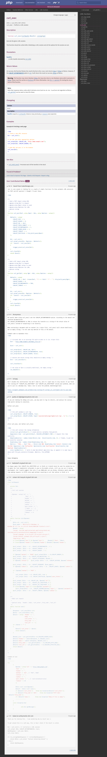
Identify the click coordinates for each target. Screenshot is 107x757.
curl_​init (83, 29)
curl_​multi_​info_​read (86, 41)
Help (49, 2)
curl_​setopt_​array (85, 59)
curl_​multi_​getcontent (87, 39)
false (59, 71)
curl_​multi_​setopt (85, 49)
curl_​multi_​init (85, 43)
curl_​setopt (84, 57)
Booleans (31, 80)
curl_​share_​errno (85, 61)
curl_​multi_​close (85, 33)
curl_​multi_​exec (85, 37)
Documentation (30, 2)
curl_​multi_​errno (85, 35)
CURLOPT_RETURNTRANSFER (16, 73)
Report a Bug (45, 175)
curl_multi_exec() (14, 164)
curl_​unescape (85, 73)
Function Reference (18, 10)
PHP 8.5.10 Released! (53, 6)
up (7, 186)
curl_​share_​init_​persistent (88, 65)
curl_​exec (83, 25)
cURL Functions (44, 10)
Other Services (29, 10)
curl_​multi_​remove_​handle (88, 45)
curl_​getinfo (84, 27)
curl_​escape (84, 23)
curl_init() (28, 59)
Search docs (83, 3)
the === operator (55, 80)
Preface (9, 10)
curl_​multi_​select (85, 47)
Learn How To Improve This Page (16, 175)
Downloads (19, 2)
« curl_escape (85, 10)
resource (45, 114)
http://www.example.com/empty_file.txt (28, 341)
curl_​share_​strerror (86, 69)
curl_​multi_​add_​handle (87, 31)
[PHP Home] (9, 2)
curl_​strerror (84, 71)
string (39, 36)
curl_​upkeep (84, 75)
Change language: (58, 15)
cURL (36, 10)
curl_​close (83, 81)
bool (43, 36)
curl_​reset (83, 55)
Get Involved (41, 2)
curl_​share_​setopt (86, 67)
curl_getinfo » (96, 10)
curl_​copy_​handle (85, 17)
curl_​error (83, 21)
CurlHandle (25, 36)
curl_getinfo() (12, 92)
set (30, 73)
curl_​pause (84, 53)
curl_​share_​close (85, 83)
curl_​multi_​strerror (86, 51)
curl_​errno (83, 19)
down (11, 186)
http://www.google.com (40, 667)
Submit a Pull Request (33, 175)
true (54, 71)
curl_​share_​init (85, 63)
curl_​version (84, 77)
